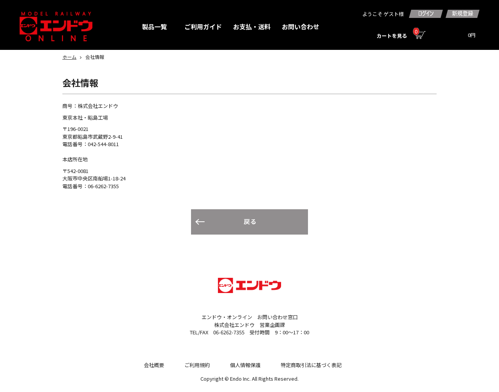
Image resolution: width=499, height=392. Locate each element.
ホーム (69, 56)
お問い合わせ (300, 26)
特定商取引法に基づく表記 (311, 365)
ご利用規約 (197, 365)
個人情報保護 (245, 365)
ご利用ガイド (203, 26)
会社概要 (154, 365)
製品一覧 (154, 26)
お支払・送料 (252, 26)
